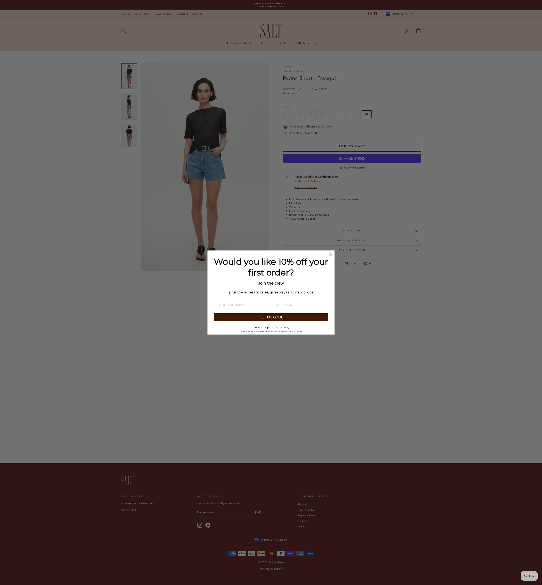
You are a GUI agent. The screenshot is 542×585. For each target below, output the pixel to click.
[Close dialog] (331, 254)
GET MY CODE (271, 317)
